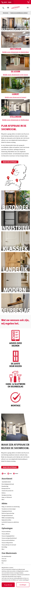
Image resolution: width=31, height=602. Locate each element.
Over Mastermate (9, 553)
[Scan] (8, 7)
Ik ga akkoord (8, 585)
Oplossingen (7, 528)
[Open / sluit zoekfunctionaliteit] (3, 7)
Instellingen (23, 585)
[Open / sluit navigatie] (27, 7)
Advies (4, 503)
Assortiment (7, 478)
